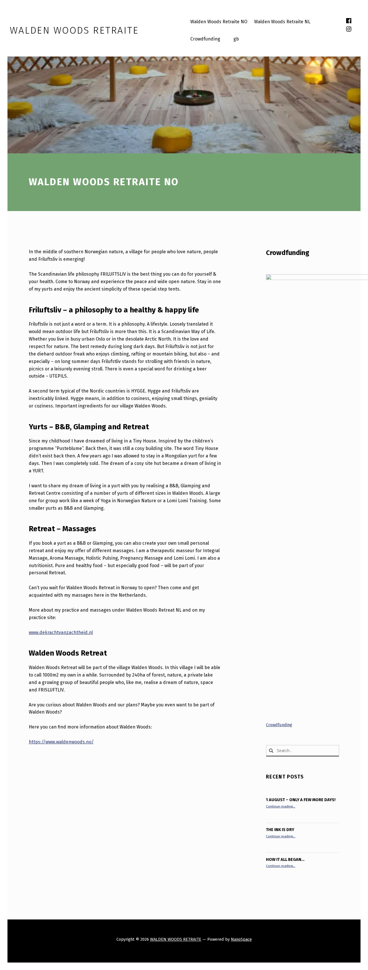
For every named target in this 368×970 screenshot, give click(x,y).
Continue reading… (280, 806)
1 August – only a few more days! (301, 799)
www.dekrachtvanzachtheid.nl (61, 632)
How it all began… (285, 859)
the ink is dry (280, 829)
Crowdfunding (287, 253)
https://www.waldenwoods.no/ (61, 742)
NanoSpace (241, 939)
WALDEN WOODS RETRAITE (175, 939)
